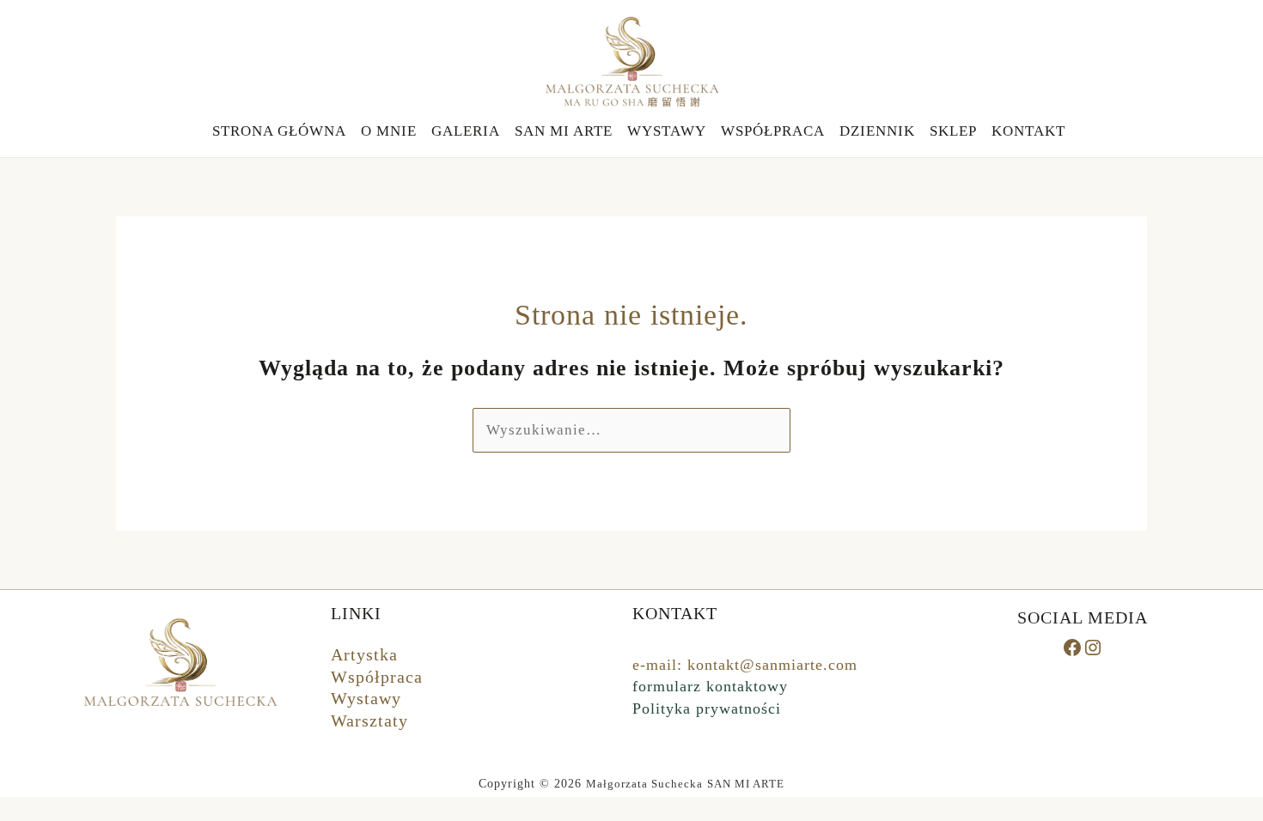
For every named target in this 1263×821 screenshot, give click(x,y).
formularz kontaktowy (710, 686)
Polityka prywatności (706, 708)
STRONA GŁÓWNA (279, 131)
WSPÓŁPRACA (773, 131)
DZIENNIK (877, 131)
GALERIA (465, 131)
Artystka (364, 654)
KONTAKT (1028, 131)
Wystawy (366, 698)
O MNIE (389, 131)
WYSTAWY (666, 131)
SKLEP (953, 131)
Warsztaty (369, 720)
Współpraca (377, 676)
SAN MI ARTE (564, 131)
